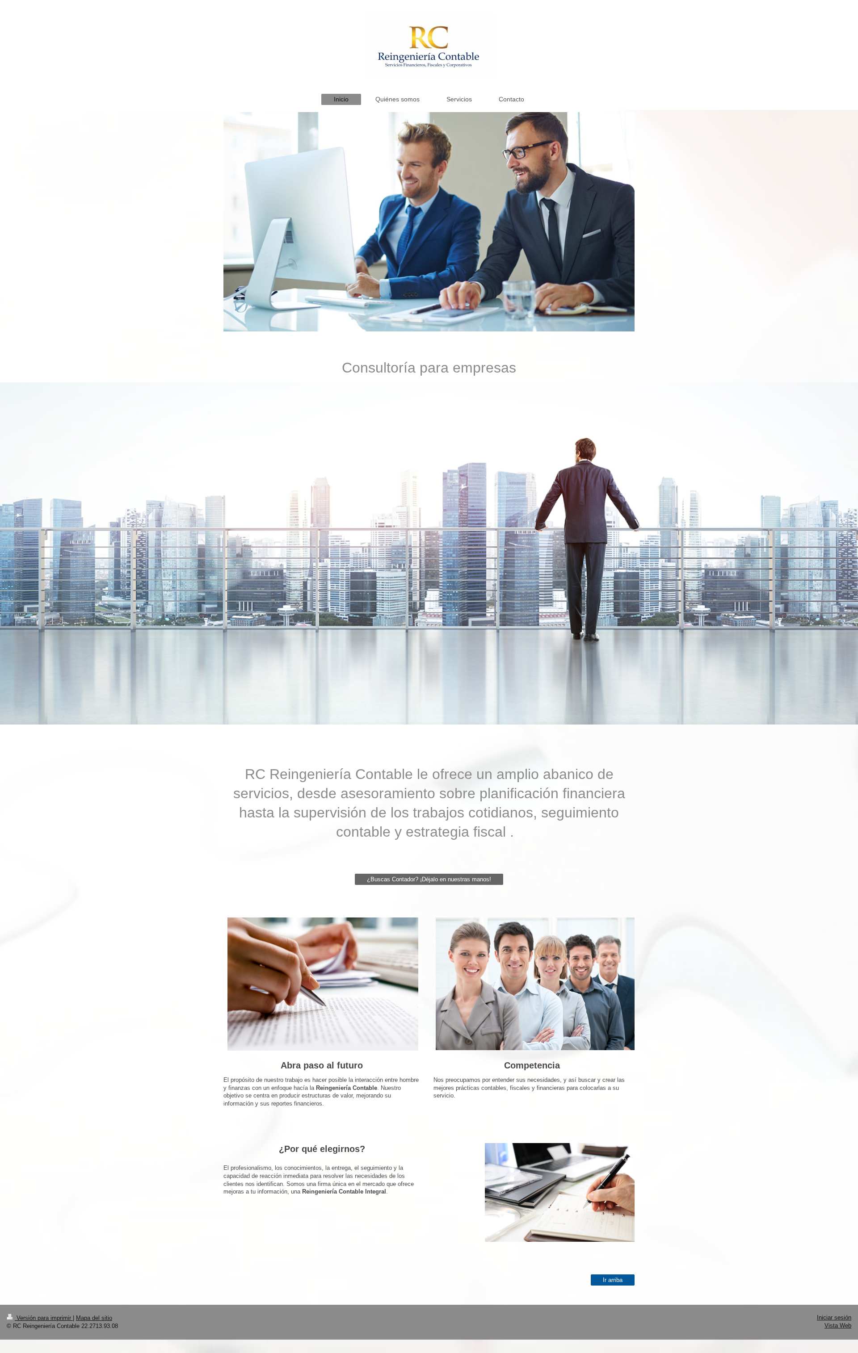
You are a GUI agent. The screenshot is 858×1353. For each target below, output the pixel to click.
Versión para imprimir (44, 1318)
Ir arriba (612, 1280)
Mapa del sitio (94, 1318)
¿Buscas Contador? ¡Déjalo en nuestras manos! (429, 879)
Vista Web (837, 1325)
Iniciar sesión (834, 1317)
